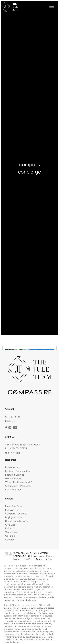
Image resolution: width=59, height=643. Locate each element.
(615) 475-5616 (12, 452)
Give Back (10, 524)
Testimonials (11, 532)
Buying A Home (13, 517)
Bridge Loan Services (16, 521)
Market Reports (13, 478)
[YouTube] (15, 427)
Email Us (10, 421)
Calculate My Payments (18, 486)
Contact (9, 539)
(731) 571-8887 (12, 416)
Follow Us (10, 528)
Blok (50, 559)
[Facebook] (6, 427)
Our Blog (10, 536)
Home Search (12, 467)
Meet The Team (13, 506)
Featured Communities (17, 471)
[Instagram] (9, 427)
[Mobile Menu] (51, 6)
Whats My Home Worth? (18, 482)
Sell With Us (11, 510)
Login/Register (13, 489)
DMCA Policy (27, 559)
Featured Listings (14, 474)
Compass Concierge (16, 513)
